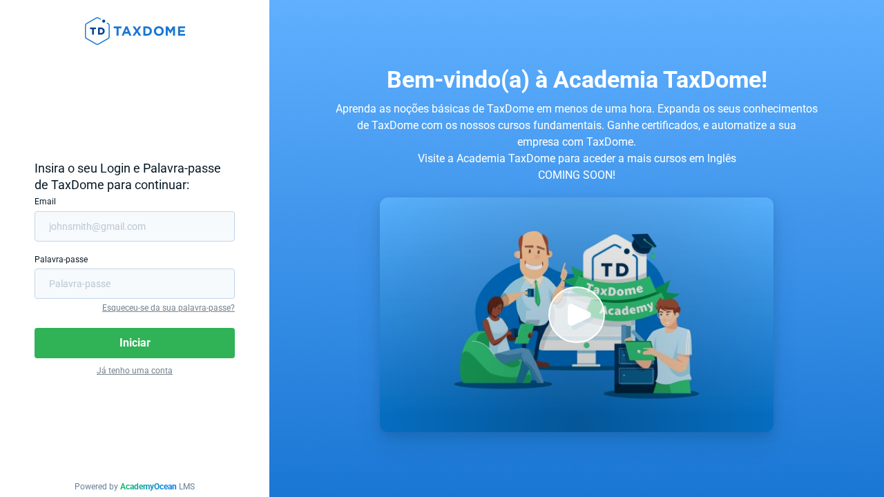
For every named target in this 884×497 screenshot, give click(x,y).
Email (45, 201)
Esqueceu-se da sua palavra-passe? (168, 308)
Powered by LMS (135, 486)
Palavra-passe (61, 259)
